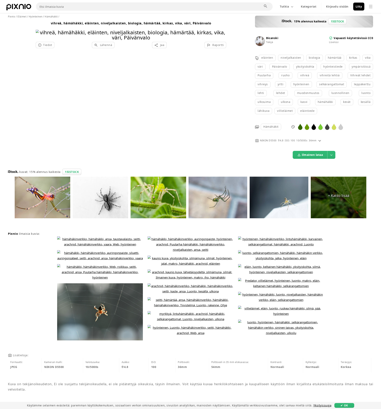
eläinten (267, 57)
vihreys (263, 84)
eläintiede (307, 111)
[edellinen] (40, 30)
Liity (359, 6)
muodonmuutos (308, 93)
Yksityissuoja (322, 405)
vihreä (304, 75)
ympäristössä (361, 66)
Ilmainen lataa (312, 155)
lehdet (280, 93)
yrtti (281, 84)
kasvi (304, 102)
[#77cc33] (320, 127)
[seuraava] (221, 30)
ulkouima (264, 102)
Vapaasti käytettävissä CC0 (353, 38)
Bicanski (272, 38)
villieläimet (285, 111)
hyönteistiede (333, 66)
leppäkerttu (362, 84)
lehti (261, 93)
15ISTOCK (72, 172)
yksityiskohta (305, 66)
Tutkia (284, 6)
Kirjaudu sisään (337, 6)
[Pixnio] (18, 8)
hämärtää (335, 57)
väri (260, 66)
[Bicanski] (260, 45)
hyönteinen (301, 84)
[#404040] (327, 127)
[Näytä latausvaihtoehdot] (331, 155)
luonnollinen (340, 93)
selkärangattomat (331, 84)
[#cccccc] (340, 127)
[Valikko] (371, 7)
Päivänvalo (279, 66)
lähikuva (263, 111)
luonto (365, 93)
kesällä (366, 102)
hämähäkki (325, 102)
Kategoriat (308, 6)
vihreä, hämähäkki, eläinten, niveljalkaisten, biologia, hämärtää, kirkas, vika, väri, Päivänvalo (131, 23)
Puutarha (264, 75)
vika (367, 57)
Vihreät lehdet (360, 75)
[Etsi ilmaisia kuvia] (265, 6)
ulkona (285, 102)
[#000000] (313, 127)
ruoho (285, 75)
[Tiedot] (319, 140)
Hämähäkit (271, 126)
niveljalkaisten (291, 57)
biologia (314, 57)
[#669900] (307, 127)
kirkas (353, 57)
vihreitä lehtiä (330, 75)
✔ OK (344, 405)
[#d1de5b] (334, 127)
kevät (347, 102)
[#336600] (300, 127)
